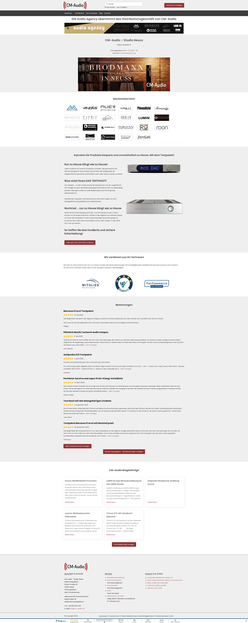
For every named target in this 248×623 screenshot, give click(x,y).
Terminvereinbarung (128, 53)
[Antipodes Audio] (72, 108)
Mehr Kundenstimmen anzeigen (77, 446)
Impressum (103, 616)
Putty (109, 591)
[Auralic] (126, 108)
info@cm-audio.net (77, 608)
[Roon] (162, 127)
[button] (69, 13)
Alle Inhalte (110, 7)
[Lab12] (126, 118)
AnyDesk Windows (114, 580)
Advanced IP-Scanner (115, 596)
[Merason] (72, 127)
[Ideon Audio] (108, 118)
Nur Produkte (122, 7)
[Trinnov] (126, 137)
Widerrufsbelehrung (128, 616)
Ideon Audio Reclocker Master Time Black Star (165, 580)
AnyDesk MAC (112, 585)
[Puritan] (126, 127)
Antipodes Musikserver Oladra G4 (160, 577)
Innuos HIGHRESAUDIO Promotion (81, 480)
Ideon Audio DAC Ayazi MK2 (157, 583)
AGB (171, 616)
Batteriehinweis (162, 616)
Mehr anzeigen (91, 345)
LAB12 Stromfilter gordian (156, 585)
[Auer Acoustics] (108, 108)
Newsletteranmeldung (115, 577)
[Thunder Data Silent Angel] (108, 137)
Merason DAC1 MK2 (154, 588)
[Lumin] (144, 118)
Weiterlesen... (70, 502)
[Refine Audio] (144, 127)
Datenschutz (114, 616)
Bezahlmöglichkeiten (146, 616)
